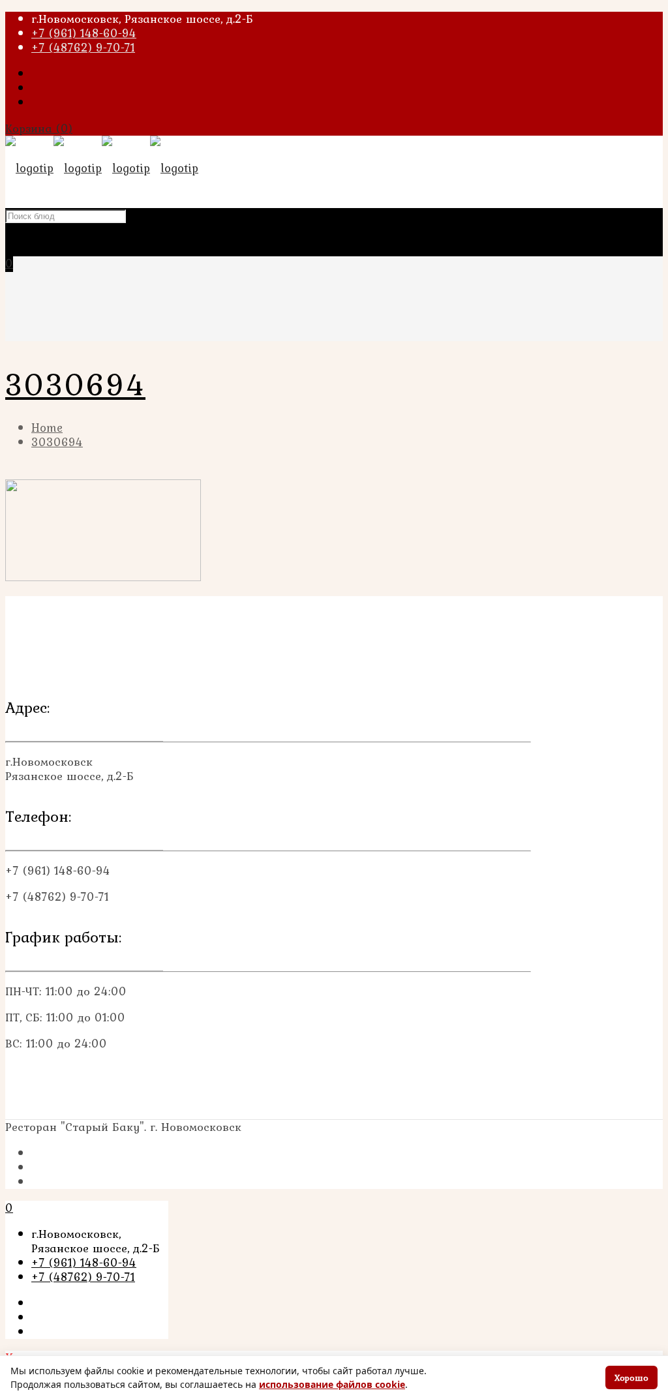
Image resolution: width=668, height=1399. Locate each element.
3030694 (57, 442)
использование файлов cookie (332, 1384)
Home (47, 427)
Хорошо (631, 1377)
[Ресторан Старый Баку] (101, 168)
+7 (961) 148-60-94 (83, 33)
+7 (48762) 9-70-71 (83, 47)
